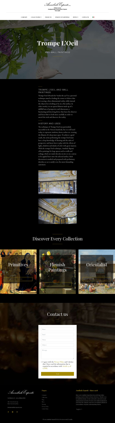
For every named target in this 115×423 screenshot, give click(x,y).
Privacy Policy (59, 362)
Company (24, 17)
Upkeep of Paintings (62, 17)
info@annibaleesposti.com (15, 407)
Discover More (18, 279)
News (75, 17)
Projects (48, 17)
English (78, 409)
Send (57, 374)
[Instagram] (17, 412)
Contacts (85, 17)
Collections (35, 17)
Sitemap (44, 404)
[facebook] (8, 412)
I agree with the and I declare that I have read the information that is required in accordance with (58, 365)
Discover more (97, 279)
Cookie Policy (45, 409)
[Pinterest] (12, 412)
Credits (70, 419)
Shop (43, 399)
